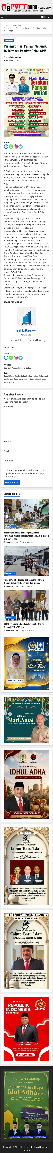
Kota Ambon (9, 40)
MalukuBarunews (13, 57)
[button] (2, 17)
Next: (26, 377)
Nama (7, 441)
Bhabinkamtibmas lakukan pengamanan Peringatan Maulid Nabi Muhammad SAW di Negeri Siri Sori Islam (26, 535)
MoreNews (39, 1147)
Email (7, 451)
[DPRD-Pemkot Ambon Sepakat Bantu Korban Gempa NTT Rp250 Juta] (26, 605)
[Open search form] (49, 17)
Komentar (9, 406)
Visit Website (17, 340)
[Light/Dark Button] (43, 17)
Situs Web (8, 460)
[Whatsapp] (11, 146)
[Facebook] (6, 146)
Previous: (17, 366)
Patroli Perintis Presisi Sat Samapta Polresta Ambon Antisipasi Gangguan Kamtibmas (24, 581)
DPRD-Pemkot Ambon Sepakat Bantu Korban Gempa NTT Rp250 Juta (24, 625)
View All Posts (36, 340)
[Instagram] (16, 146)
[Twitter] (20, 146)
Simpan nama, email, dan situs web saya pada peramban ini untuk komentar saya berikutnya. (25, 473)
